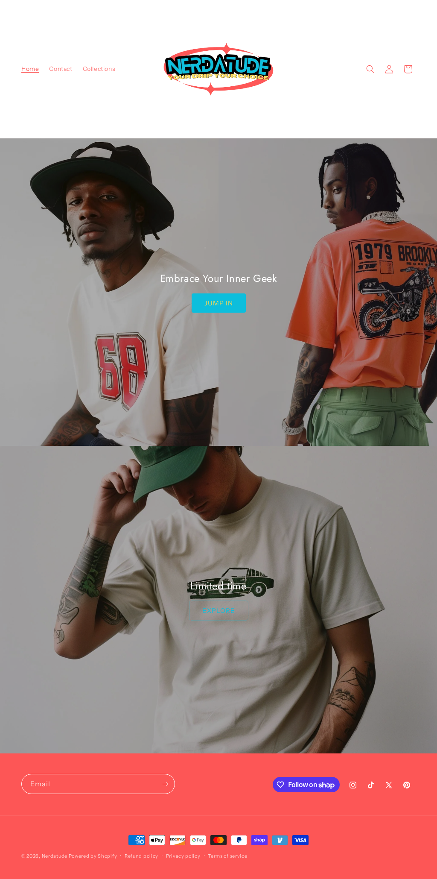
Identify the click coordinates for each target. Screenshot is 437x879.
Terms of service (227, 856)
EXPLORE (218, 611)
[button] (370, 69)
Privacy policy (183, 856)
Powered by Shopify (93, 856)
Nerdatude (54, 856)
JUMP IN (218, 303)
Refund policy (141, 856)
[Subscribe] (165, 784)
